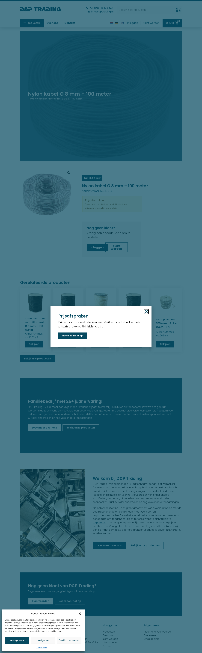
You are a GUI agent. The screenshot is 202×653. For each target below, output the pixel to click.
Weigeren (43, 640)
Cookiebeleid (41, 647)
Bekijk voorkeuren (69, 640)
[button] (79, 613)
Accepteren (17, 640)
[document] (101, 326)
